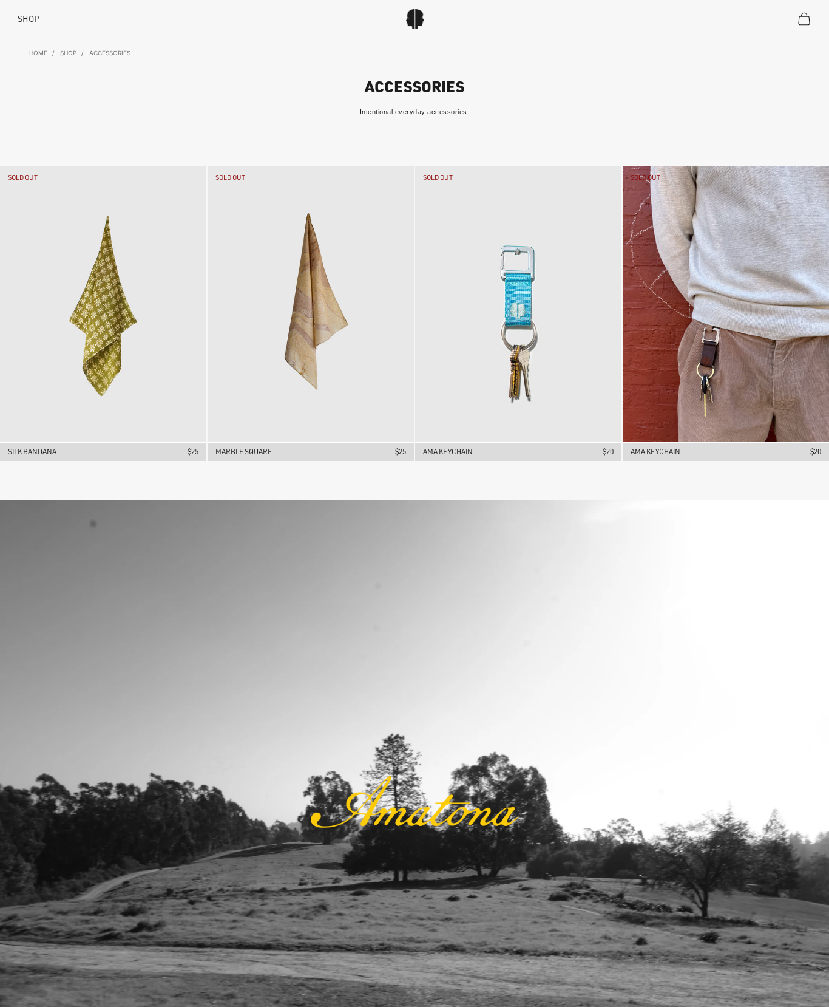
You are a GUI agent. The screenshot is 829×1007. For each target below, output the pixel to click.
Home (38, 52)
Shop (28, 18)
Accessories (109, 52)
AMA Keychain (448, 451)
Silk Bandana (32, 451)
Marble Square (243, 451)
